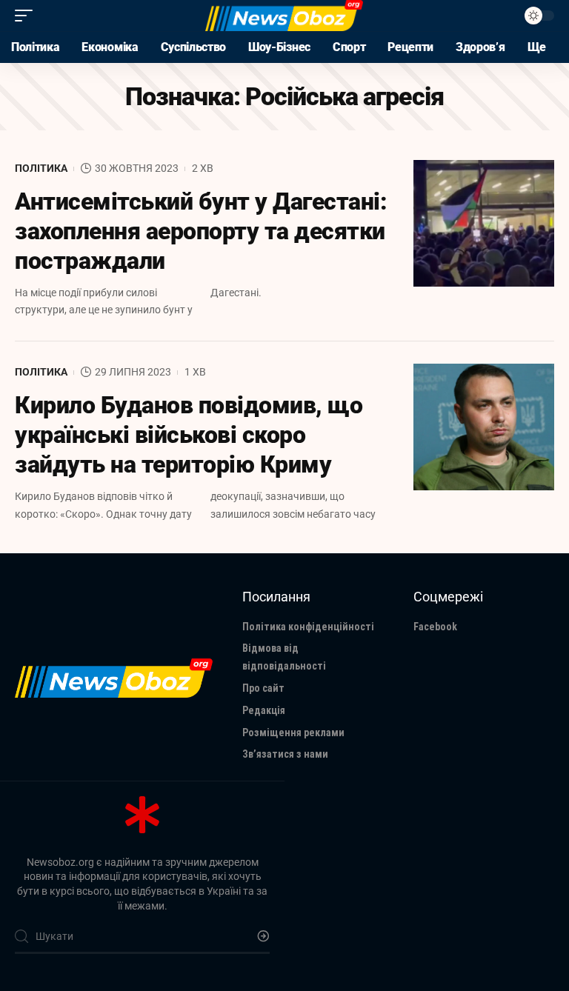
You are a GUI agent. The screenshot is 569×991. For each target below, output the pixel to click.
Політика (41, 168)
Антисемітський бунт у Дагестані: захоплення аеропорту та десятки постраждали (201, 231)
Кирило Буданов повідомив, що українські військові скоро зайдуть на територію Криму (188, 434)
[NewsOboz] (284, 15)
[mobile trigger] (27, 15)
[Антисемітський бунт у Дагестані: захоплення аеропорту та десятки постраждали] (483, 223)
